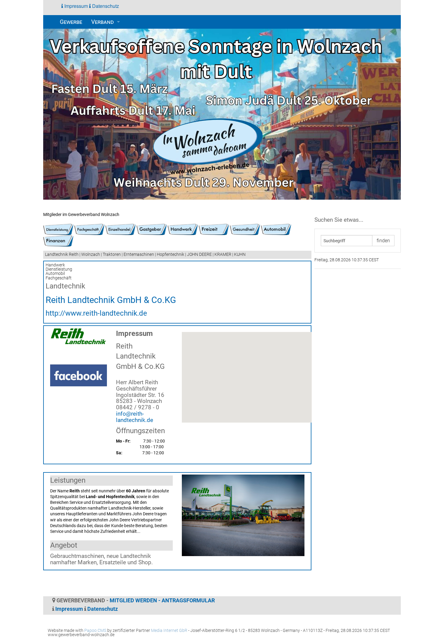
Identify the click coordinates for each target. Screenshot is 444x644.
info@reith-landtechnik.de (134, 416)
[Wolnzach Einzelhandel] (120, 229)
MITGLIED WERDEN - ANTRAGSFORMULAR (162, 600)
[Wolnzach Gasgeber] (152, 229)
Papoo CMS (95, 630)
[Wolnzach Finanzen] (58, 240)
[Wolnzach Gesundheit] (245, 229)
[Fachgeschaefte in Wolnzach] (89, 229)
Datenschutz (105, 5)
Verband (102, 21)
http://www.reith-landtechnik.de (96, 313)
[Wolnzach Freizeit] (214, 229)
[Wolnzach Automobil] (276, 229)
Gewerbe (71, 21)
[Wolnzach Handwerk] (183, 229)
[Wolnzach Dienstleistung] (58, 229)
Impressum (75, 5)
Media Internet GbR (169, 630)
